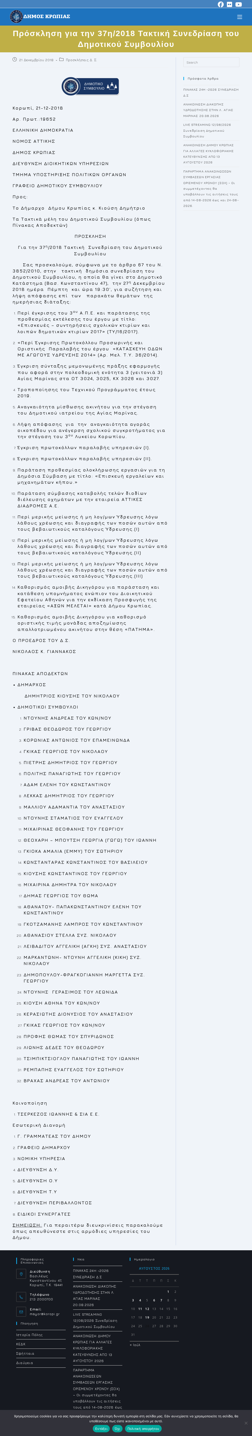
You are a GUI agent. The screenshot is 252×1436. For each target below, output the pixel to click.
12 (147, 1309)
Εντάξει (101, 1429)
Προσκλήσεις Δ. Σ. (81, 60)
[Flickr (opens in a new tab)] (229, 4)
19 (147, 1317)
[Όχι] (245, 1423)
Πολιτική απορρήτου (143, 1429)
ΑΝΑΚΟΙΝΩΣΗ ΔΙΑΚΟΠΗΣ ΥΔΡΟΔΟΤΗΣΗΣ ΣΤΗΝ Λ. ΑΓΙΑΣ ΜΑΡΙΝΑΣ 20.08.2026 (208, 110)
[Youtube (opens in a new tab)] (238, 4)
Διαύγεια (24, 1363)
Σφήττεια (25, 1353)
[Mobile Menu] (239, 16)
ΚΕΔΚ (20, 1344)
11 (140, 1309)
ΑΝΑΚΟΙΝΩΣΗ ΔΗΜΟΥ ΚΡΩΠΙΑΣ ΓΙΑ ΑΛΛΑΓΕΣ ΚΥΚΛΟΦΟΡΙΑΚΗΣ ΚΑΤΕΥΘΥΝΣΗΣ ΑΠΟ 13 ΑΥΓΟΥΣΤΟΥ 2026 (92, 1348)
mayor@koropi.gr (45, 1314)
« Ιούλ (135, 1345)
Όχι (117, 1429)
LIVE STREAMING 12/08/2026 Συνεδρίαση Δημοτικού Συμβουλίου (207, 130)
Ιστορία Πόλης (29, 1335)
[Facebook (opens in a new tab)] (220, 4)
